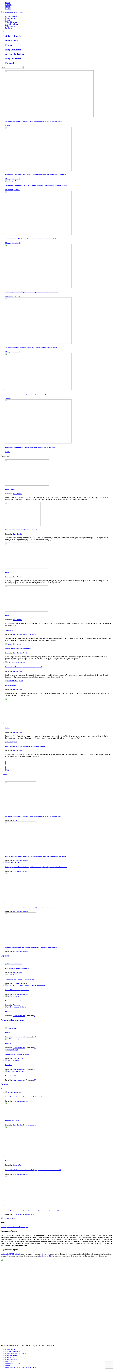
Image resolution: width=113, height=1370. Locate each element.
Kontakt (8, 9)
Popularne (5, 956)
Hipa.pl (7, 572)
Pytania (7, 7)
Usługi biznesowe (11, 22)
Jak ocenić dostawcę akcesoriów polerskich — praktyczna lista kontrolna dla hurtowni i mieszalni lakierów (33, 121)
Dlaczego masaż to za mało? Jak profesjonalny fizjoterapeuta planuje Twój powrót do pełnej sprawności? (33, 394)
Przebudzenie (8, 1065)
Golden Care (8, 1043)
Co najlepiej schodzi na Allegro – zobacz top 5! (17, 968)
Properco (7, 1032)
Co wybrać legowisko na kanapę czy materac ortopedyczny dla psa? (23, 666)
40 (35, 1048)
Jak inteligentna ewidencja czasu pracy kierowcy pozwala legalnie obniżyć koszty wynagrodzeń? (31, 347)
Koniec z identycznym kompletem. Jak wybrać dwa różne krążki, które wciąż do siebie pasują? (30, 447)
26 (35, 1069)
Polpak (7, 615)
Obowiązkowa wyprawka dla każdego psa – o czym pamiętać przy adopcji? (25, 746)
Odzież (25, 653)
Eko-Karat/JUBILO (10, 685)
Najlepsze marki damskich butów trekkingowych (18, 648)
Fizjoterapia (9, 190)
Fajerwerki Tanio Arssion (12, 1120)
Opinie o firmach (11, 16)
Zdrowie (17, 190)
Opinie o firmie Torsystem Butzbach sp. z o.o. (17, 1054)
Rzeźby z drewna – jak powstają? (14, 1000)
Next (7, 770)
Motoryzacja (9, 1361)
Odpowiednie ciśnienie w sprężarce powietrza (17, 990)
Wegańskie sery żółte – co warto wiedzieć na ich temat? (20, 979)
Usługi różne (17, 1165)
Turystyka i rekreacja (27, 1214)
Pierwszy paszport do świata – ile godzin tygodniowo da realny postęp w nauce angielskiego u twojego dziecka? (35, 1210)
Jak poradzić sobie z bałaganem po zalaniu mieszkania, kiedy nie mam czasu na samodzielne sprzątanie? (33, 1170)
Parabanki (8, 28)
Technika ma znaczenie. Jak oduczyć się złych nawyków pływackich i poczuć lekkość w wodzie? (30, 238)
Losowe (4, 1084)
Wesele (7, 452)
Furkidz (7, 728)
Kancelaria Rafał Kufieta (12, 1075)
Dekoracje (16, 1005)
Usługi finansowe (11, 26)
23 (35, 1080)
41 (35, 1037)
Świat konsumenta (29, 635)
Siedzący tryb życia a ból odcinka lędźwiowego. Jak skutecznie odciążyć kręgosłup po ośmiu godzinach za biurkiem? (36, 185)
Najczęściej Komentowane (12, 1020)
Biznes (7, 125)
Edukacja (16, 1214)
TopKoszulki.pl (9, 630)
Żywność (16, 983)
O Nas (7, 3)
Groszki (7, 1011)
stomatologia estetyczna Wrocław (9, 1227)
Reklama (8, 5)
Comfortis (8, 1160)
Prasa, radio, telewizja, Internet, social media (20, 1367)
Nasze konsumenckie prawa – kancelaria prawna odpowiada (21, 529)
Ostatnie (4, 774)
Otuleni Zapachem (10, 489)
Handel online (10, 18)
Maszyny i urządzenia (13, 179)
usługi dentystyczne (23, 1227)
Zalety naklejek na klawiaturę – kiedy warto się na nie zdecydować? (23, 1096)
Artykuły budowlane (12, 24)
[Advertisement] (56, 1311)
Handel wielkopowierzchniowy (16, 1353)
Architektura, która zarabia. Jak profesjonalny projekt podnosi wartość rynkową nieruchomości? (31, 292)
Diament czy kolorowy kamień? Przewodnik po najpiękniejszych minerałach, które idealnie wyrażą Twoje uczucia (35, 174)
